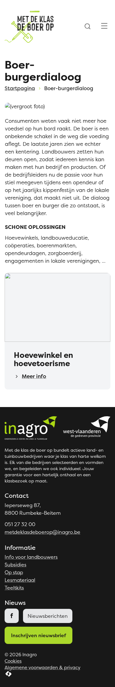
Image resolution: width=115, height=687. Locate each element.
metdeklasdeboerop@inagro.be (42, 532)
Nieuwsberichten (48, 616)
